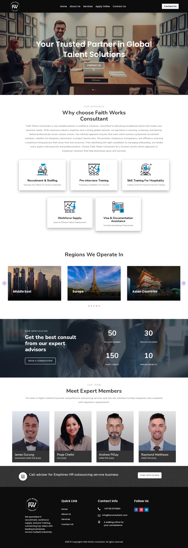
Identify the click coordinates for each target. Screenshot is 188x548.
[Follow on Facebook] (136, 510)
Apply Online (103, 6)
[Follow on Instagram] (141, 510)
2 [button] (91, 306)
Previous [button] (4, 283)
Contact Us (119, 6)
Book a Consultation (40, 360)
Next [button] (183, 283)
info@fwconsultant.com (114, 515)
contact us (94, 65)
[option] (34, 283)
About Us (75, 6)
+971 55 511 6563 (112, 508)
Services (88, 6)
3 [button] (94, 306)
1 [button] (89, 306)
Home (63, 6)
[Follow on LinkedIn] (146, 510)
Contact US (67, 524)
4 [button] (96, 306)
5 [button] (99, 306)
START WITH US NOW (149, 475)
